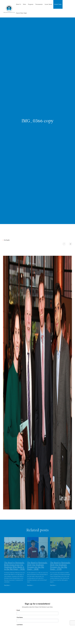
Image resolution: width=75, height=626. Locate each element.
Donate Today (58, 4)
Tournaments (39, 4)
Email (18, 610)
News (24, 4)
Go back (6, 240)
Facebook (64, 243)
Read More (6, 583)
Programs (30, 4)
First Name (20, 617)
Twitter (70, 243)
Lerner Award (48, 4)
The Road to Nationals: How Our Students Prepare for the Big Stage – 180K (37, 563)
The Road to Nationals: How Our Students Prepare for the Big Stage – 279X (60, 563)
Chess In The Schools (9, 8)
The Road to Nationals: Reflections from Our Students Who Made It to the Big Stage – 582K (14, 563)
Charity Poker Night (21, 13)
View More (37, 598)
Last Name (20, 624)
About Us (18, 4)
